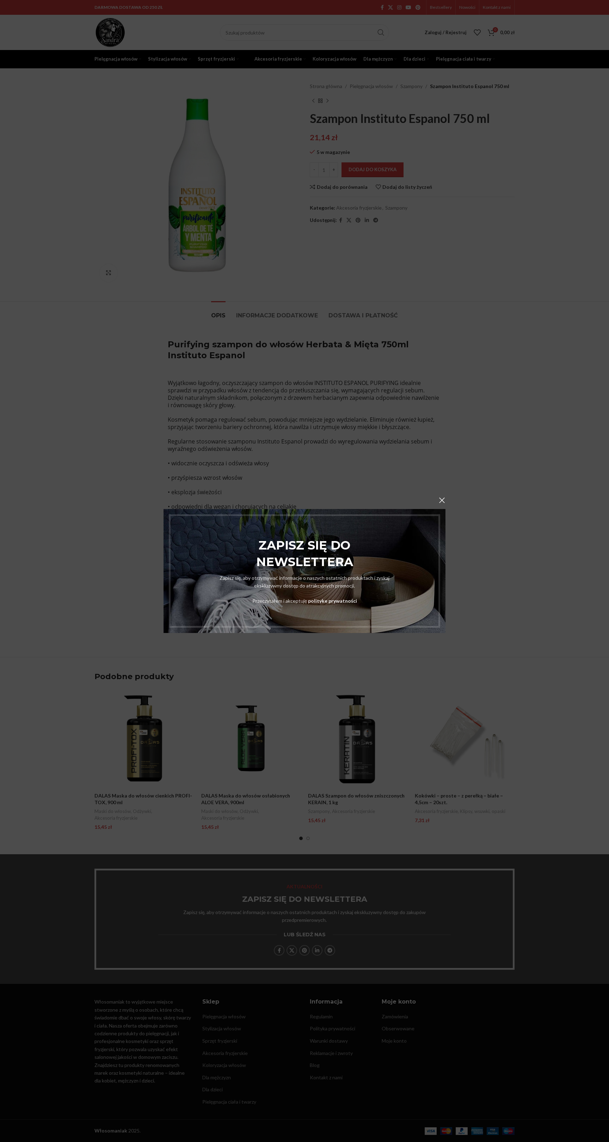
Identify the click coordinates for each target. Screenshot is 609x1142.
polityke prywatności (332, 601)
